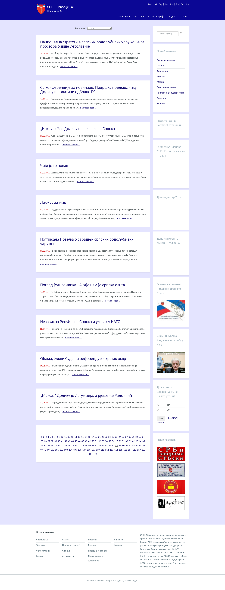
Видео (172, 16)
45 (76, 441)
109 (93, 450)
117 (130, 450)
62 (133, 441)
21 (99, 437)
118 (134, 450)
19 (92, 437)
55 (110, 441)
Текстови (139, 16)
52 (99, 441)
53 (103, 441)
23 (106, 437)
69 (52, 445)
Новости (161, 76)
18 (89, 437)
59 (123, 441)
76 (76, 445)
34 (143, 437)
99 (48, 450)
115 (120, 450)
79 (86, 445)
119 (139, 450)
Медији (160, 82)
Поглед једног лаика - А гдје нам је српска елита (82, 285)
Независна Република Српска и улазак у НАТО (80, 322)
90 (123, 445)
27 (119, 437)
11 (65, 437)
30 (130, 437)
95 (140, 445)
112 (107, 450)
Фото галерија (156, 16)
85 (106, 445)
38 (52, 441)
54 (106, 441)
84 (103, 445)
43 (69, 441)
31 (133, 437)
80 (89, 445)
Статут (183, 16)
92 (130, 445)
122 (95, 454)
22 (103, 437)
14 (75, 437)
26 (116, 437)
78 (83, 445)
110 (98, 450)
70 (55, 445)
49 (89, 441)
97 (41, 450)
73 (66, 445)
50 (93, 441)
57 (116, 441)
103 (66, 450)
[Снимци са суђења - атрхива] (171, 372)
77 (79, 445)
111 (102, 450)
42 (66, 441)
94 (137, 445)
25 (113, 437)
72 (62, 445)
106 (79, 450)
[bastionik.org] (171, 495)
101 (57, 450)
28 (123, 437)
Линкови (161, 98)
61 (130, 441)
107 (84, 450)
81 (93, 445)
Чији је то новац (54, 166)
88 (116, 445)
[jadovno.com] (171, 512)
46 (79, 441)
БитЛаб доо (132, 580)
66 (42, 445)
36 (45, 441)
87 (113, 445)
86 (110, 445)
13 (72, 437)
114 (116, 450)
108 (88, 450)
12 (69, 437)
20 (96, 437)
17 (86, 437)
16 (82, 437)
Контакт (161, 104)
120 (143, 450)
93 (133, 445)
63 (137, 441)
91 (127, 445)
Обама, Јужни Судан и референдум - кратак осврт (84, 359)
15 (79, 437)
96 (143, 445)
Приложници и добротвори (171, 93)
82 (96, 445)
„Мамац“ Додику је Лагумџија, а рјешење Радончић (86, 396)
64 (140, 441)
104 (70, 450)
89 (120, 445)
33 (140, 437)
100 (52, 450)
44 (72, 441)
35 (42, 441)
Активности (162, 71)
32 (136, 437)
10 (62, 437)
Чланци (160, 66)
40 (59, 441)
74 (69, 445)
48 (86, 441)
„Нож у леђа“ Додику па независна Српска (77, 129)
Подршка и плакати (166, 87)
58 (120, 441)
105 (75, 450)
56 (113, 441)
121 (90, 454)
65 (143, 441)
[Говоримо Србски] (171, 463)
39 (55, 441)
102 (61, 450)
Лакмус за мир (53, 203)
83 (99, 445)
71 (59, 445)
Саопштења (123, 16)
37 (49, 441)
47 (83, 441)
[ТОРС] (171, 479)
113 (111, 450)
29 (126, 437)
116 (125, 450)
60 (127, 441)
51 (96, 441)
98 (45, 450)
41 (62, 441)
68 (49, 445)
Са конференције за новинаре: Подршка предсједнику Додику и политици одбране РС (88, 90)
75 (72, 445)
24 (109, 437)
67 (45, 445)
